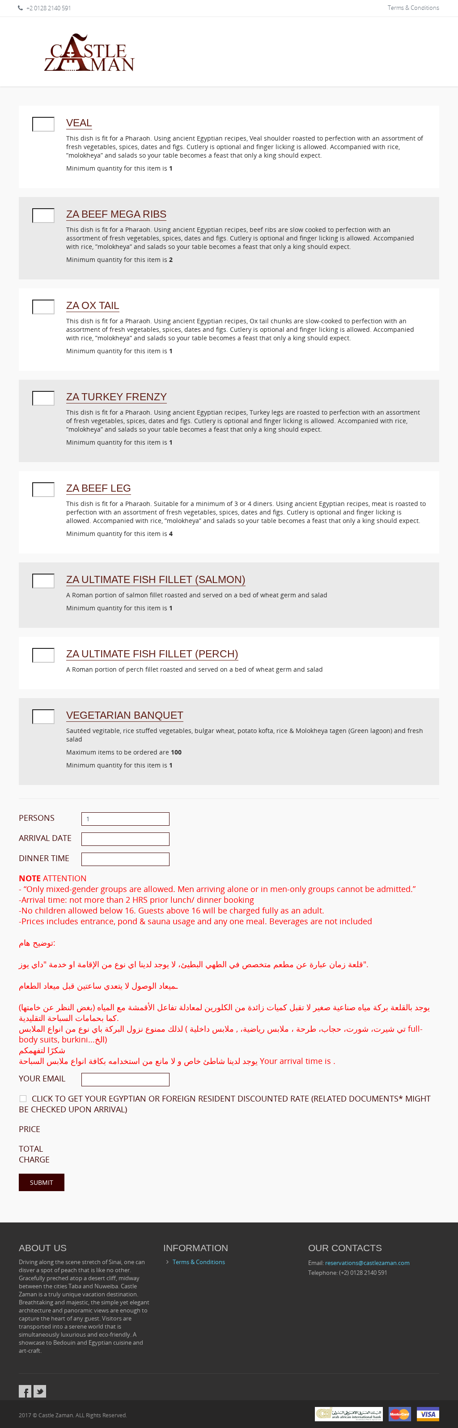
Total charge (34, 1154)
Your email (42, 1078)
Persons (37, 817)
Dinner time (44, 858)
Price (29, 1129)
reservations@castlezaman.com (367, 1263)
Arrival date (45, 837)
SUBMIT (41, 1182)
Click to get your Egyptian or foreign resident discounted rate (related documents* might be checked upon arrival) (225, 1104)
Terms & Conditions (413, 8)
